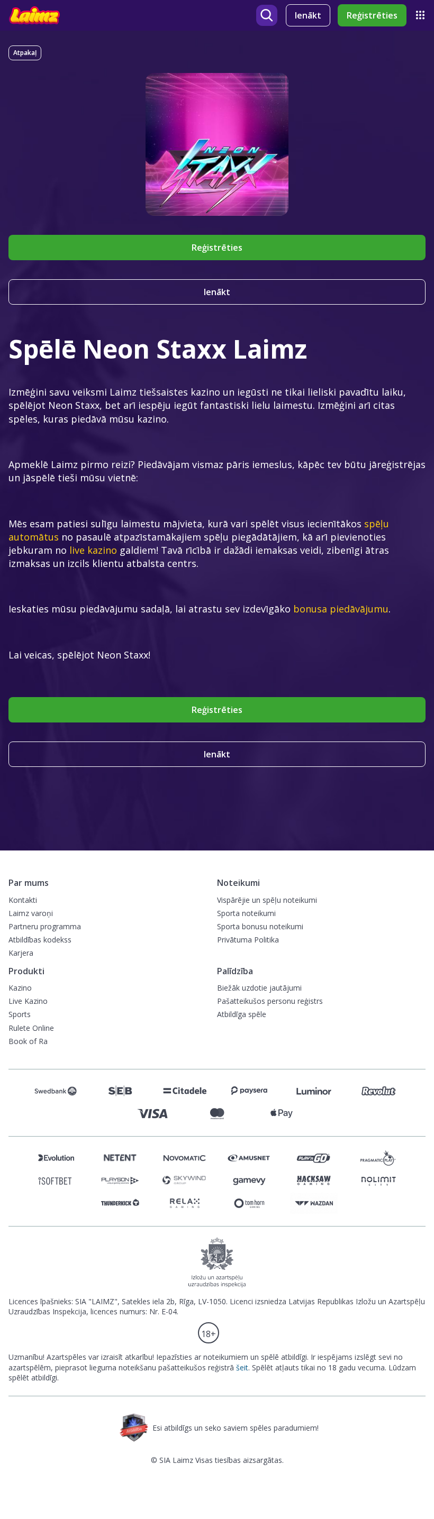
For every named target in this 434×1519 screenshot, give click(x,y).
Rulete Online (31, 1028)
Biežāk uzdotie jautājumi (259, 988)
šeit (242, 1367)
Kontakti (22, 900)
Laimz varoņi (30, 913)
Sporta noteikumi (246, 913)
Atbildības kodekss (39, 940)
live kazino (93, 550)
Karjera (20, 953)
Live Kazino (28, 1001)
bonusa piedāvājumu (340, 608)
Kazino (20, 988)
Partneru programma (44, 926)
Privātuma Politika (248, 940)
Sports (19, 1014)
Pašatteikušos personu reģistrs (270, 1001)
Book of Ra (28, 1041)
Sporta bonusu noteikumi (260, 926)
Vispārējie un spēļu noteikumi (267, 900)
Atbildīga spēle (241, 1014)
